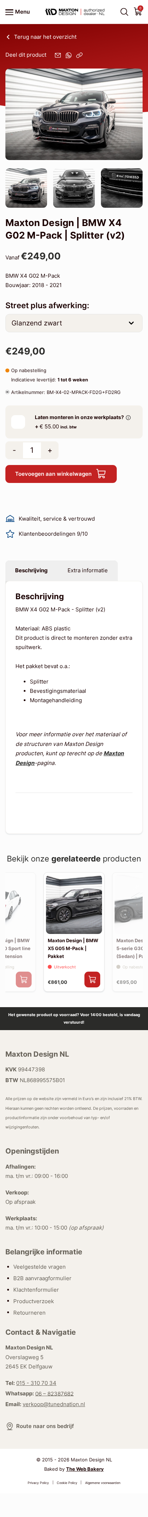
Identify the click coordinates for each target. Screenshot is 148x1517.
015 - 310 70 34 (36, 1383)
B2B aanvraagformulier (42, 1278)
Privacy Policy (38, 1482)
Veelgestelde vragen (39, 1266)
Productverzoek (33, 1300)
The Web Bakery (85, 1469)
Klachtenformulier (36, 1289)
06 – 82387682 (54, 1393)
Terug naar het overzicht (45, 36)
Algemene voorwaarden (102, 1482)
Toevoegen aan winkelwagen (53, 473)
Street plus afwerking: (47, 305)
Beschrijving (31, 570)
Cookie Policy (67, 1482)
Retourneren (29, 1312)
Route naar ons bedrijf (45, 1426)
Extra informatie (88, 570)
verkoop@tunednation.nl (54, 1404)
